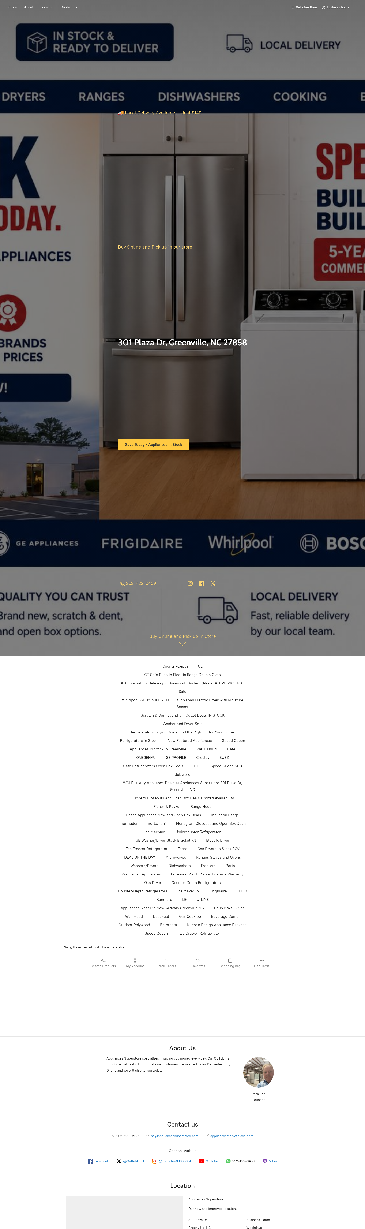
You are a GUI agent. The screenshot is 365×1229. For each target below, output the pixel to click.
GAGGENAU (146, 757)
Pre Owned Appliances (141, 874)
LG (184, 899)
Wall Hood (134, 916)
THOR (242, 891)
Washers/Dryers (144, 865)
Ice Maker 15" (188, 891)
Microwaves (175, 857)
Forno (182, 849)
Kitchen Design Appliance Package (217, 925)
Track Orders (166, 966)
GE (200, 666)
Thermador (128, 823)
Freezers (208, 865)
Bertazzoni (157, 823)
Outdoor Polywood (134, 925)
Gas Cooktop (190, 916)
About (28, 7)
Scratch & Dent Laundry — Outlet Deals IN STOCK (183, 715)
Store (12, 7)
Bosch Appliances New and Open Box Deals (163, 815)
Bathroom (168, 925)
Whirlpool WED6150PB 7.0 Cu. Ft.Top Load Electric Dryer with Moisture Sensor (182, 703)
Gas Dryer (152, 882)
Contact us (69, 7)
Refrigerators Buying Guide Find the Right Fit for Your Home (182, 732)
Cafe (231, 749)
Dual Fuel (161, 916)
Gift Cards (262, 966)
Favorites (198, 966)
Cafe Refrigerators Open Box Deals (153, 766)
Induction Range (225, 815)
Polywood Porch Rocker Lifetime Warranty (207, 874)
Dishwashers (180, 865)
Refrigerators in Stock (139, 740)
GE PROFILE (176, 757)
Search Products (103, 966)
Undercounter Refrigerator (198, 832)
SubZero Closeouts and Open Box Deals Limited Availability (182, 798)
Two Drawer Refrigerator (199, 933)
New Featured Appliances (190, 740)
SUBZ (224, 757)
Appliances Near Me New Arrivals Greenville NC (162, 908)
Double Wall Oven (229, 908)
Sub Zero (182, 774)
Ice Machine (154, 832)
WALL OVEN (206, 749)
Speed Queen (233, 740)
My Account (135, 966)
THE (196, 766)
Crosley (202, 757)
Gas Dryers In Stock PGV (218, 849)
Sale (182, 691)
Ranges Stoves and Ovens (218, 857)
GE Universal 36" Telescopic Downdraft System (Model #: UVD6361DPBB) (182, 683)
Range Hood (201, 806)
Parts (230, 865)
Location (47, 7)
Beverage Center (225, 916)
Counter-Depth (175, 666)
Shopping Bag (230, 966)
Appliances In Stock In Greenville (158, 749)
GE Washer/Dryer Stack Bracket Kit (166, 840)
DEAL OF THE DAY (139, 857)
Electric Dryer (218, 840)
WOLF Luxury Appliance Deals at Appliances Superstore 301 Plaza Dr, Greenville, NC (182, 786)
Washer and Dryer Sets (182, 723)
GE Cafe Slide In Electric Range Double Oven (182, 674)
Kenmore (164, 899)
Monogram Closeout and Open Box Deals (211, 823)
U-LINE (203, 899)
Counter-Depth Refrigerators (196, 882)
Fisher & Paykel (167, 806)
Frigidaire (218, 891)
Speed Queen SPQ (226, 766)
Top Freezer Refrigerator (147, 849)
